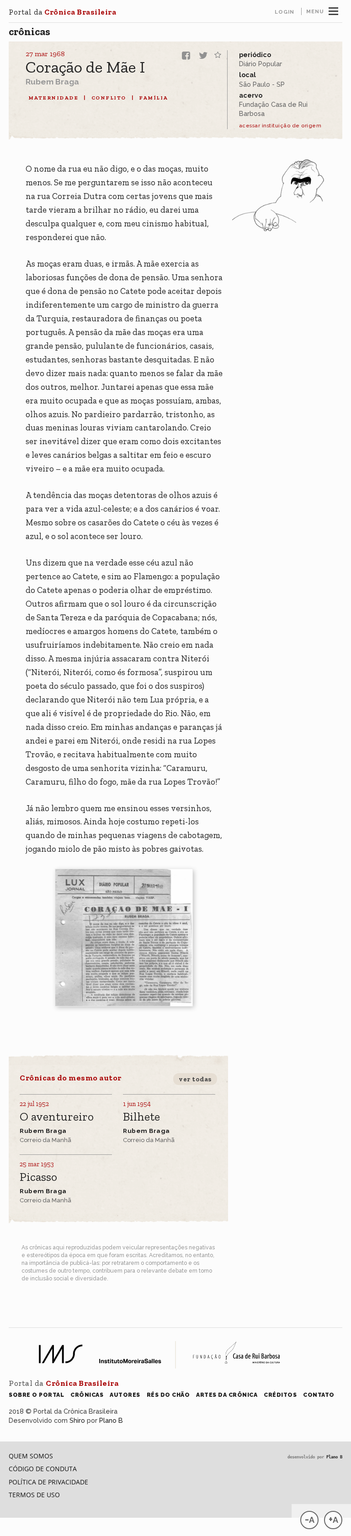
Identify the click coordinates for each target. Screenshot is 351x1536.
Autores (125, 1394)
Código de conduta (43, 1468)
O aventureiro (57, 1117)
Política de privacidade (48, 1482)
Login (284, 12)
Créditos (280, 1394)
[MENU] (333, 10)
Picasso (38, 1177)
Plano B (111, 1420)
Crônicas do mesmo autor (71, 1077)
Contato (319, 1394)
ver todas (195, 1079)
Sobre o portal (36, 1394)
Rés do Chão (168, 1394)
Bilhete (141, 1117)
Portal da (62, 11)
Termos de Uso (34, 1494)
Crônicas (29, 31)
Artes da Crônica (226, 1394)
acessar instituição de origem (280, 125)
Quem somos (31, 1456)
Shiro (77, 1420)
